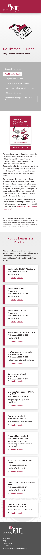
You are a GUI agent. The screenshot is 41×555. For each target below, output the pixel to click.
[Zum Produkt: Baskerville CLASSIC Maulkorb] (20, 316)
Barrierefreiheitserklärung (15, 548)
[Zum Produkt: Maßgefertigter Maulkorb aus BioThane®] (20, 358)
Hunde (13, 278)
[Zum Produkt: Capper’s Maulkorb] (20, 420)
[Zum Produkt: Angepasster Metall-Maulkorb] (20, 377)
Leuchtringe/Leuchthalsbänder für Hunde (20, 88)
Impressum (7, 543)
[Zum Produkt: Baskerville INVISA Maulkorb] (20, 273)
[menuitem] (33, 8)
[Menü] (33, 8)
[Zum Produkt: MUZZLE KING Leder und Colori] (20, 466)
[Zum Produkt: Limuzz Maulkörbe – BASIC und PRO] (20, 399)
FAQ (4, 541)
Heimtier (20, 278)
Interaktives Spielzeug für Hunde (17, 83)
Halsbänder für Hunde (13, 69)
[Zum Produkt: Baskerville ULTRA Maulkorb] (20, 337)
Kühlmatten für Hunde (13, 93)
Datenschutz (8, 546)
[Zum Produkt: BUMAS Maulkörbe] (20, 508)
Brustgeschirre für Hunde (14, 79)
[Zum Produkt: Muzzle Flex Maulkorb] (20, 443)
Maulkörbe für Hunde (13, 74)
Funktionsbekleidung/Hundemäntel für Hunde (19, 99)
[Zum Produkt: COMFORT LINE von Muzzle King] (20, 488)
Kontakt (6, 539)
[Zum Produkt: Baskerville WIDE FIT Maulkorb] (20, 294)
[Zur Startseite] (17, 8)
